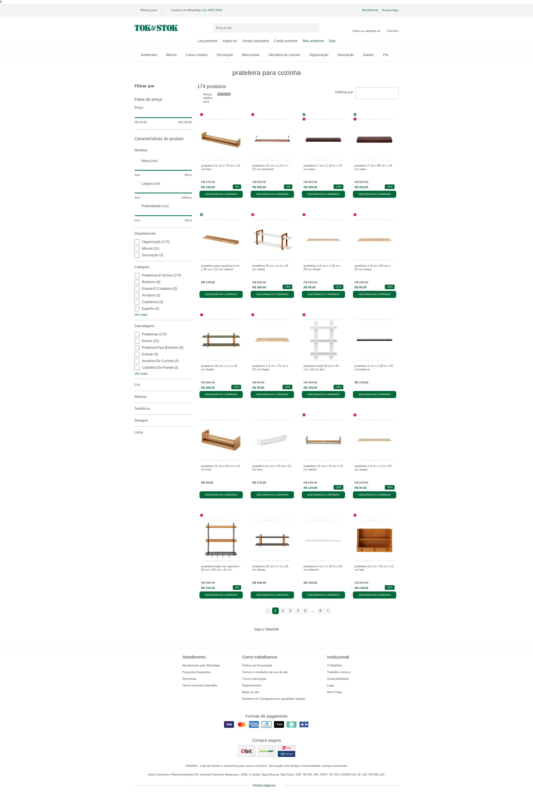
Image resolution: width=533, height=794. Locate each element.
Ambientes (149, 55)
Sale (332, 41)
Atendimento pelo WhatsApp (201, 665)
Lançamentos (208, 41)
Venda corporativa (255, 41)
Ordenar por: (344, 92)
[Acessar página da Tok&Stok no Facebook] (249, 638)
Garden (368, 55)
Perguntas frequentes (196, 672)
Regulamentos (251, 685)
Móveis (171, 55)
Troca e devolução (254, 678)
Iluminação (345, 55)
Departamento (145, 233)
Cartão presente (286, 41)
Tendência (142, 408)
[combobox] (377, 93)
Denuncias (189, 678)
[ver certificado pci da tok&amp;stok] (286, 751)
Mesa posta (250, 55)
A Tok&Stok (334, 665)
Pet (385, 55)
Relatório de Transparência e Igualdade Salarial (273, 698)
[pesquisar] (314, 27)
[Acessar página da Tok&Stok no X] (284, 638)
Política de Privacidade (257, 665)
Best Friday (334, 692)
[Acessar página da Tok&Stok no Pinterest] (272, 638)
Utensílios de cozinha (284, 55)
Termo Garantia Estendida (199, 685)
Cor (137, 385)
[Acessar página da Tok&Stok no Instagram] (260, 638)
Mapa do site (250, 692)
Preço (138, 107)
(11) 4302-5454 (212, 10)
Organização (318, 55)
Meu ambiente (313, 41)
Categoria (141, 267)
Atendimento (370, 10)
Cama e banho (197, 55)
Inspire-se (230, 41)
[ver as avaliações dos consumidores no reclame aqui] (266, 751)
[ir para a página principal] (156, 28)
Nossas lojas (390, 10)
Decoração (225, 55)
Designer (141, 420)
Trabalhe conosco (339, 672)
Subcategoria (144, 326)
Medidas (140, 150)
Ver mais (140, 314)
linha (138, 432)
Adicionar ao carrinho (221, 194)
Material (140, 396)
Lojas (330, 685)
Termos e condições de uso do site (265, 672)
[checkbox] (136, 241)
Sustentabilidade (338, 678)
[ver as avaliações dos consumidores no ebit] (246, 751)
